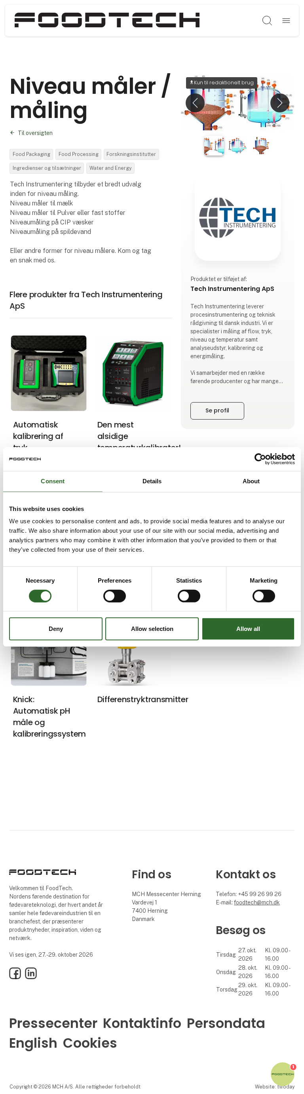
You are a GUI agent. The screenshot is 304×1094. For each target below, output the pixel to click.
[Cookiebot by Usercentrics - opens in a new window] (260, 459)
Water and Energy (110, 168)
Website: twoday (274, 1087)
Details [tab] (152, 481)
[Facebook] (15, 977)
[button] (195, 102)
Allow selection (152, 628)
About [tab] (251, 481)
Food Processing (79, 154)
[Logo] (107, 20)
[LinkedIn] (31, 977)
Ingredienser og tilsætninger (47, 168)
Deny (56, 628)
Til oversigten (35, 133)
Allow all (248, 628)
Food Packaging (31, 154)
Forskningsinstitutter (131, 154)
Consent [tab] (53, 481)
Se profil (217, 410)
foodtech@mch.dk (257, 902)
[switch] (114, 596)
